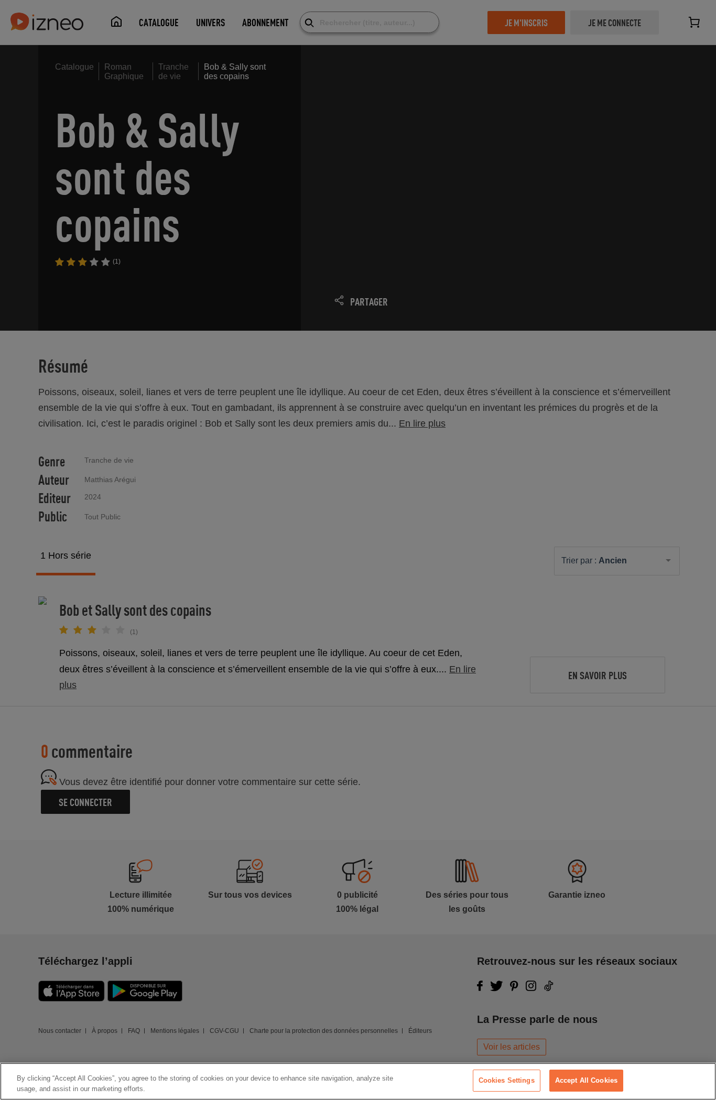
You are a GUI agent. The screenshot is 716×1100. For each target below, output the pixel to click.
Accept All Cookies (586, 1080)
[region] (358, 1081)
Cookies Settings (507, 1080)
